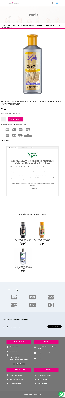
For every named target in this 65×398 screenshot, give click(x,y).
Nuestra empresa (19, 341)
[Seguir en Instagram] (17, 364)
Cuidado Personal (11, 25)
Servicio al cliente (19, 369)
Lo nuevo (47, 369)
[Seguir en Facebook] (14, 364)
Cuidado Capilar (21, 25)
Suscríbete (55, 326)
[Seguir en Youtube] (20, 364)
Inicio (3, 25)
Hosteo (35, 394)
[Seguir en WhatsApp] (23, 364)
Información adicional (27, 147)
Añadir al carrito (16, 119)
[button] (61, 35)
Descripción (12, 147)
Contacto (47, 341)
